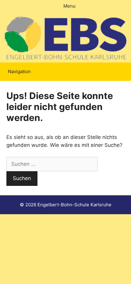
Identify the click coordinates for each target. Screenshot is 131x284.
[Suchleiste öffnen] (127, 71)
